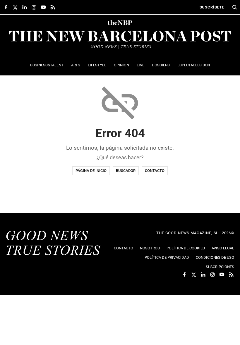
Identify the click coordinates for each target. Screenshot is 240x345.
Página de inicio (91, 170)
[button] (234, 7)
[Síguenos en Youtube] (43, 7)
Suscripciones (220, 267)
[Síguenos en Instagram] (34, 7)
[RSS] (53, 7)
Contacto (154, 170)
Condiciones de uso (215, 257)
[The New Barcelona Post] (53, 243)
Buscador (126, 170)
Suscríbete (212, 7)
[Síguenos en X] (15, 7)
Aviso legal (223, 248)
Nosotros (150, 248)
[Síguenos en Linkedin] (25, 7)
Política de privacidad (167, 257)
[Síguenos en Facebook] (6, 7)
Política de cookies (186, 248)
